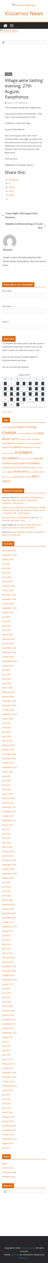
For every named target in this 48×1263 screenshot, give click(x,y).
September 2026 (9, 555)
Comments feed (9, 1172)
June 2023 (6, 727)
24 (18, 399)
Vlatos (36, 472)
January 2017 (8, 1068)
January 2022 (8, 802)
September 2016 (9, 1086)
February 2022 (8, 798)
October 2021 (8, 816)
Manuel (25, 103)
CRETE (14, 439)
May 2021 (6, 838)
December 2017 (9, 1019)
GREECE (17, 447)
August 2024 (7, 665)
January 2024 (8, 696)
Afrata (4, 427)
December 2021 (9, 807)
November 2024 (9, 652)
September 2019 (9, 926)
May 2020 (6, 891)
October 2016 (8, 1081)
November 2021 (9, 811)
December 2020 (9, 860)
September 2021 (9, 820)
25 (24, 399)
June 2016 (6, 1099)
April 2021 (6, 842)
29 (5, 404)
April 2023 (6, 736)
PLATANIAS (33, 463)
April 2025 (6, 630)
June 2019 (6, 940)
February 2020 (8, 904)
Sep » (9, 411)
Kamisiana (6, 453)
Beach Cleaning (26, 427)
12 (30, 388)
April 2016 (6, 1108)
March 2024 (7, 687)
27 (36, 399)
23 (11, 399)
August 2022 (7, 771)
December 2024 (9, 648)
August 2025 (7, 612)
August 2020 (7, 878)
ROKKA (32, 468)
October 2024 (8, 656)
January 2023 (8, 749)
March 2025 (7, 634)
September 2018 (9, 979)
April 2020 (6, 895)
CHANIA (9, 432)
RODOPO (26, 468)
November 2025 (9, 599)
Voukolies (9, 477)
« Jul (4, 411)
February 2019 (8, 957)
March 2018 (7, 1006)
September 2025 (9, 608)
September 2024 (9, 661)
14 (43, 388)
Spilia (10, 471)
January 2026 (8, 590)
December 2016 (9, 1072)
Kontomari (22, 459)
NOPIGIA (6, 463)
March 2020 (7, 900)
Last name (6, 306)
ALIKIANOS (12, 427)
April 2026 (6, 577)
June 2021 (6, 833)
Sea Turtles (39, 468)
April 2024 (6, 683)
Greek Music (27, 447)
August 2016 (7, 1090)
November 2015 (9, 1130)
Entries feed (7, 1168)
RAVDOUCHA (7, 467)
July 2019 (6, 935)
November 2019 (9, 917)
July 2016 (6, 1094)
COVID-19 (29, 433)
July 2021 (6, 829)
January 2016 (8, 1121)
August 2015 (7, 1143)
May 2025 (6, 625)
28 (43, 399)
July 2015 (6, 1147)
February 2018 (8, 1010)
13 (36, 388)
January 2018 (8, 1015)
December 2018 (9, 966)
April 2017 (6, 1055)
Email (5, 321)
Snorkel (4, 472)
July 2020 (6, 882)
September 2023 (9, 714)
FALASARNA (7, 443)
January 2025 (8, 643)
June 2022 (6, 780)
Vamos (31, 472)
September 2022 (9, 767)
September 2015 (9, 1139)
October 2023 (8, 710)
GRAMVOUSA (7, 447)
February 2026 (8, 586)
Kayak (12, 453)
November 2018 (9, 971)
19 (30, 394)
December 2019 (9, 913)
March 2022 (7, 794)
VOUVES (28, 477)
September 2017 (9, 1032)
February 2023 (8, 745)
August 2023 (7, 718)
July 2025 (6, 617)
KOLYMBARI (10, 458)
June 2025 (6, 621)
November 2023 (9, 705)
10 (18, 388)
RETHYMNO (18, 468)
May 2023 (6, 732)
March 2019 (7, 953)
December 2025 (9, 594)
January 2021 (8, 856)
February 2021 (8, 851)
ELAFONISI (35, 439)
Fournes (26, 443)
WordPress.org (8, 1176)
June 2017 (6, 1046)
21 (43, 394)
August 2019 (7, 931)
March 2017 (7, 1059)
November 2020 (9, 864)
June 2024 (6, 674)
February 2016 (8, 1117)
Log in (4, 1163)
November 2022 (9, 758)
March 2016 (7, 1112)
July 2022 (6, 776)
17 (18, 394)
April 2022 (6, 789)
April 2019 (6, 948)
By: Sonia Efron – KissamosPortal (16, 517)
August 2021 (7, 825)
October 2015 (8, 1134)
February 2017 (8, 1063)
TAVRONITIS (20, 471)
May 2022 (6, 785)
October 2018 (8, 975)
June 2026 (6, 568)
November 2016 (9, 1077)
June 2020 (6, 886)
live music (29, 459)
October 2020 (8, 869)
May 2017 (6, 1050)
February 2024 (8, 692)
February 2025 (8, 639)
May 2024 (6, 679)
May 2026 (6, 572)
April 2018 (6, 1002)
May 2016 (6, 1103)
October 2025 (8, 603)
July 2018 (6, 988)
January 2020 (8, 909)
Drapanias (23, 439)
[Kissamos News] (5, 25)
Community (21, 434)
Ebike (29, 439)
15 (5, 394)
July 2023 (6, 723)
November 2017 (9, 1024)
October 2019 (8, 922)
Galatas (32, 443)
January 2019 (8, 962)
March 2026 (7, 581)
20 (36, 394)
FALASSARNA (18, 443)
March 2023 (7, 740)
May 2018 (6, 997)
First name (7, 291)
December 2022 (9, 754)
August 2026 (7, 559)
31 (18, 404)
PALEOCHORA (19, 463)
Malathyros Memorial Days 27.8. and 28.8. (24, 225)
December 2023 (9, 701)
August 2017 (7, 1037)
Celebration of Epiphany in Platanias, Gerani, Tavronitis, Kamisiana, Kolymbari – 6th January (23, 500)
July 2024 (6, 670)
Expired (8, 74)
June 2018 (6, 993)
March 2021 (7, 847)
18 (24, 394)
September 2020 (9, 873)
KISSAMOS (24, 452)
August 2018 (7, 984)
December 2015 (9, 1125)
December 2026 (9, 550)
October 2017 (8, 1028)
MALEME (38, 458)
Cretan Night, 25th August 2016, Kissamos (21, 215)
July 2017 (6, 1041)
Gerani (39, 443)
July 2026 (6, 564)
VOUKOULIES (18, 477)
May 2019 (6, 944)
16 (11, 394)
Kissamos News (24, 13)
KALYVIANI (36, 447)
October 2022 (8, 763)
